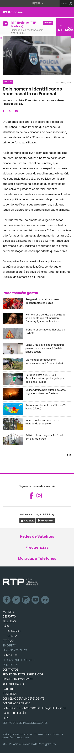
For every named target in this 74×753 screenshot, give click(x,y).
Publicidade (22, 737)
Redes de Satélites (37, 536)
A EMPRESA (10, 694)
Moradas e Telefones (37, 558)
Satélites (9, 689)
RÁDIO (6, 626)
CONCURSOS (10, 655)
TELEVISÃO (9, 621)
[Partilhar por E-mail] (16, 111)
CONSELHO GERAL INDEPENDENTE (23, 698)
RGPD (6, 718)
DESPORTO (9, 616)
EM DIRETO (9, 645)
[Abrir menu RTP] (37, 3)
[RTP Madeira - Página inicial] (24, 12)
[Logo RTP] (20, 582)
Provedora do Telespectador (23, 674)
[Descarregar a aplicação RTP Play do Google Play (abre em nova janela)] (45, 520)
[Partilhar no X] (9, 111)
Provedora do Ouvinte (18, 679)
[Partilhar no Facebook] (3, 111)
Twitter (16, 600)
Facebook (7, 600)
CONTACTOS (10, 669)
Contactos (10, 665)
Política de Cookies (40, 734)
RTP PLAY (8, 640)
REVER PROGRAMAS (15, 650)
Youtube (35, 600)
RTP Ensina (10, 636)
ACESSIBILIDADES (13, 684)
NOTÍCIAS (8, 612)
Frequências (37, 547)
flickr (45, 600)
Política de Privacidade (15, 734)
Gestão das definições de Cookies (25, 723)
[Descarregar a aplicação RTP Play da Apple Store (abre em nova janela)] (27, 520)
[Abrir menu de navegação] (70, 12)
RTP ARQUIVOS (11, 631)
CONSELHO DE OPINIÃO (16, 703)
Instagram (26, 600)
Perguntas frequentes (18, 660)
